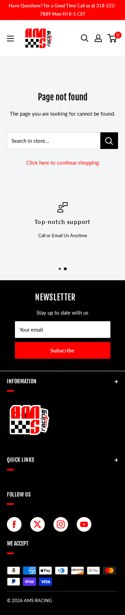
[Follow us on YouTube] (86, 524)
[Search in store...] (109, 140)
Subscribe (62, 350)
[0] (112, 38)
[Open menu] (10, 38)
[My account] (98, 38)
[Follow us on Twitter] (39, 524)
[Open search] (85, 38)
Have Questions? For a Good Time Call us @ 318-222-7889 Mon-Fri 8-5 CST (62, 10)
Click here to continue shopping (62, 162)
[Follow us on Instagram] (62, 524)
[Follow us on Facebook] (16, 524)
